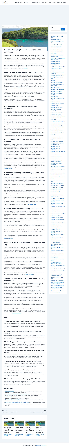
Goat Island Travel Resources (57, 217)
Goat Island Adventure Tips (56, 91)
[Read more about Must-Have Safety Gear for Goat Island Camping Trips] (40, 423)
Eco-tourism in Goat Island (56, 44)
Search (52, 27)
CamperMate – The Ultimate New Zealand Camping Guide (17, 402)
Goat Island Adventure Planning (57, 89)
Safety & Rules (52, 2)
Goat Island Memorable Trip (56, 174)
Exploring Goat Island (55, 61)
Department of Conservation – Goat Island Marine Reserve (17, 394)
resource (25, 68)
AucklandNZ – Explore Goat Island (12, 396)
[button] (21, 2)
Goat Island (53, 80)
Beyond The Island (61, 2)
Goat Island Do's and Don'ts (56, 107)
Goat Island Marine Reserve (56, 154)
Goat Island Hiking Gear (55, 128)
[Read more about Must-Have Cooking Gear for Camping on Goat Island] (30, 423)
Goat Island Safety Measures (56, 189)
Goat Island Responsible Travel (57, 183)
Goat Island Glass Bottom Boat (57, 127)
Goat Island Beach (54, 96)
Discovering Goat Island (56, 39)
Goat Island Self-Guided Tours (57, 193)
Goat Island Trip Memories (56, 226)
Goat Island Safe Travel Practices (57, 185)
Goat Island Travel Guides (56, 211)
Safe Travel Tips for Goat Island (57, 280)
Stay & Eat (44, 2)
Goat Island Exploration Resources (58, 123)
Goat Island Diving (54, 105)
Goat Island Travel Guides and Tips (58, 213)
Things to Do (26, 2)
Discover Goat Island (18, 87)
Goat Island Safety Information (57, 187)
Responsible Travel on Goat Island (58, 268)
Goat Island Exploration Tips (56, 125)
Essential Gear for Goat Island (57, 49)
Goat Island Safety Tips (55, 191)
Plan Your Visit (18, 2)
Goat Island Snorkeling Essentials (57, 198)
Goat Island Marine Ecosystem (57, 141)
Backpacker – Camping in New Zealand (13, 399)
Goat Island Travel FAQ (55, 209)
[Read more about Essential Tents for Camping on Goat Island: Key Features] (19, 423)
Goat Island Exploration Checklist (57, 121)
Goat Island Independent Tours (57, 130)
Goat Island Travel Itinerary (56, 215)
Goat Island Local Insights (56, 136)
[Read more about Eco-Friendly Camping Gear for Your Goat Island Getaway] (9, 423)
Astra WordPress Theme (41, 445)
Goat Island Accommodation (56, 82)
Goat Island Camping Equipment (57, 103)
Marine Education (35, 2)
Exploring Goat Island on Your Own (58, 66)
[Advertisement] (34, 13)
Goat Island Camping (55, 101)
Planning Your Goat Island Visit (57, 253)
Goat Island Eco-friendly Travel (57, 112)
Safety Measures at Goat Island (57, 285)
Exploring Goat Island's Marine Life (58, 75)
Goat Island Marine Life (55, 146)
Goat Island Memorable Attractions (58, 172)
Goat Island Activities (55, 87)
